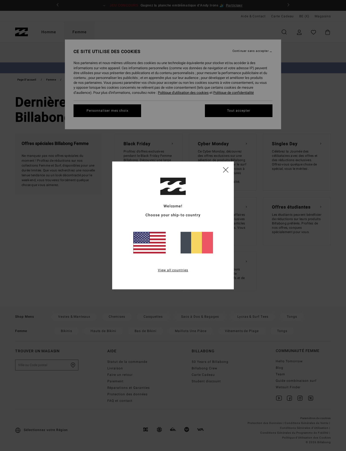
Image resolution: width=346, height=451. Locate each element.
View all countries (173, 270)
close (225, 169)
